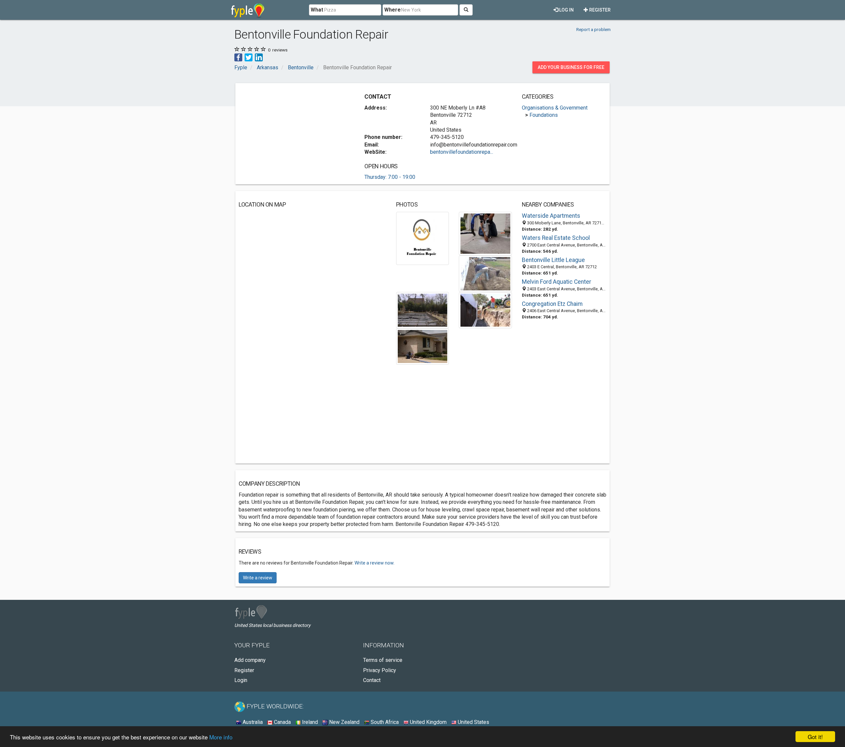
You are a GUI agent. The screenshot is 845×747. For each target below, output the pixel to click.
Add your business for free (571, 67)
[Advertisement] (294, 132)
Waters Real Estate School (556, 238)
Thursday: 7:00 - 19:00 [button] (389, 177)
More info (220, 737)
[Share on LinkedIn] (259, 57)
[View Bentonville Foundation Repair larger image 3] (485, 273)
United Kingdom (428, 722)
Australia (252, 722)
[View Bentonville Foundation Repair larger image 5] (485, 310)
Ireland (309, 722)
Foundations (543, 115)
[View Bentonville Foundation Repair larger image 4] (422, 310)
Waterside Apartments (551, 215)
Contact (372, 680)
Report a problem (593, 29)
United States (472, 722)
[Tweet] (249, 57)
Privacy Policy (379, 670)
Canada (282, 722)
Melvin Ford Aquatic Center (556, 281)
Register (599, 10)
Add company (250, 660)
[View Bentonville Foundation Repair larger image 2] (485, 233)
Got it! (815, 736)
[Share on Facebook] (238, 57)
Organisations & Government (555, 108)
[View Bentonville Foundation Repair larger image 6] (422, 346)
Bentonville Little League (553, 260)
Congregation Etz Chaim (552, 304)
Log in (566, 10)
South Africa (384, 722)
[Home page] (247, 10)
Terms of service (382, 660)
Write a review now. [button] (374, 563)
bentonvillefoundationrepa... (461, 152)
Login (240, 680)
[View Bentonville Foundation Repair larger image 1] (422, 238)
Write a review (257, 577)
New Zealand (343, 722)
